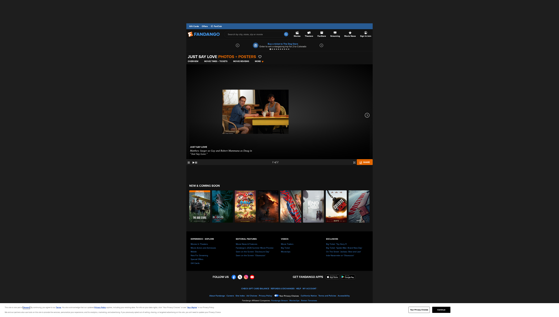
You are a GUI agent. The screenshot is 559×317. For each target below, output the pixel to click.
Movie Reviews (241, 61)
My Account (309, 288)
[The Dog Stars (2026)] (199, 206)
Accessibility (344, 295)
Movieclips (285, 251)
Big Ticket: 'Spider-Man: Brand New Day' (344, 247)
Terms (58, 307)
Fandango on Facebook (234, 277)
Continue (441, 309)
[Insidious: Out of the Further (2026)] (222, 206)
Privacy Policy (265, 295)
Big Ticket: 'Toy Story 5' (336, 244)
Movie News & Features (246, 244)
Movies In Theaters (199, 244)
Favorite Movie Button (260, 57)
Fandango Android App (347, 277)
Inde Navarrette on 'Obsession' (340, 255)
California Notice (309, 295)
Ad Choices (251, 295)
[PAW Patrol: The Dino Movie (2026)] (245, 206)
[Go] (286, 34)
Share (366, 162)
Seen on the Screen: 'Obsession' (251, 255)
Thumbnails (189, 163)
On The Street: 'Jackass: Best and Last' (343, 251)
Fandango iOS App (332, 277)
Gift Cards (194, 26)
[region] (279, 310)
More (258, 61)
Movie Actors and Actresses (203, 247)
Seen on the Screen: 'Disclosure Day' (252, 251)
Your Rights (192, 307)
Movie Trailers (287, 244)
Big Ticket (285, 247)
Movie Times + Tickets (215, 61)
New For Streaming (199, 255)
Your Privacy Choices (289, 296)
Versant (26, 307)
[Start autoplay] (195, 162)
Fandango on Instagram (246, 277)
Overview (193, 61)
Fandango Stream (279, 300)
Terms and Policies (327, 295)
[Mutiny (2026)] (359, 206)
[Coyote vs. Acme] (336, 206)
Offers (205, 26)
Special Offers (197, 259)
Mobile (194, 251)
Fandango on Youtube (252, 277)
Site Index (240, 295)
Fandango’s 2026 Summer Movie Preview (254, 247)
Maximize (354, 163)
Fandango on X (240, 277)
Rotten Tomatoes (309, 300)
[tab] (270, 49)
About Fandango (217, 295)
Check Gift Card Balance (255, 288)
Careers (230, 295)
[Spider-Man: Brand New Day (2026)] (290, 206)
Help (298, 288)
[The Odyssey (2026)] (268, 206)
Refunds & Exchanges (282, 288)
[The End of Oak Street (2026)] (313, 206)
